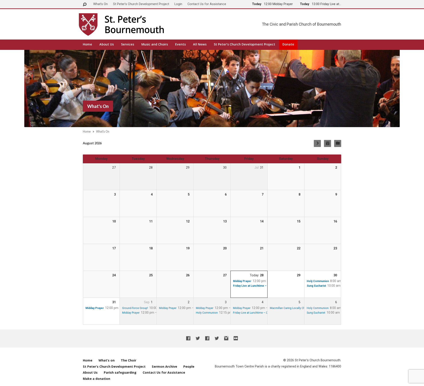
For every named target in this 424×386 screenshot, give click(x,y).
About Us (106, 44)
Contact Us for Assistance (206, 4)
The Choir (128, 360)
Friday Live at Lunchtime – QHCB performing (260, 312)
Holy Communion (318, 281)
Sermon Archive (164, 366)
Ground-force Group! (135, 308)
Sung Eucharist (316, 285)
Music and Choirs (154, 44)
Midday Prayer (242, 281)
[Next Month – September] (317, 143)
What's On (98, 106)
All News (199, 44)
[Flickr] (236, 338)
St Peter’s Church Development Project (141, 4)
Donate (288, 44)
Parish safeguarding (120, 372)
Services (127, 44)
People (188, 366)
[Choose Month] (327, 143)
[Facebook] (188, 338)
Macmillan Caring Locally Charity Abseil (294, 308)
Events (180, 44)
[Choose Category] (337, 143)
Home (87, 44)
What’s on (106, 360)
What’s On (100, 4)
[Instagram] (226, 338)
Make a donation (96, 379)
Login (178, 4)
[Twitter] (198, 338)
